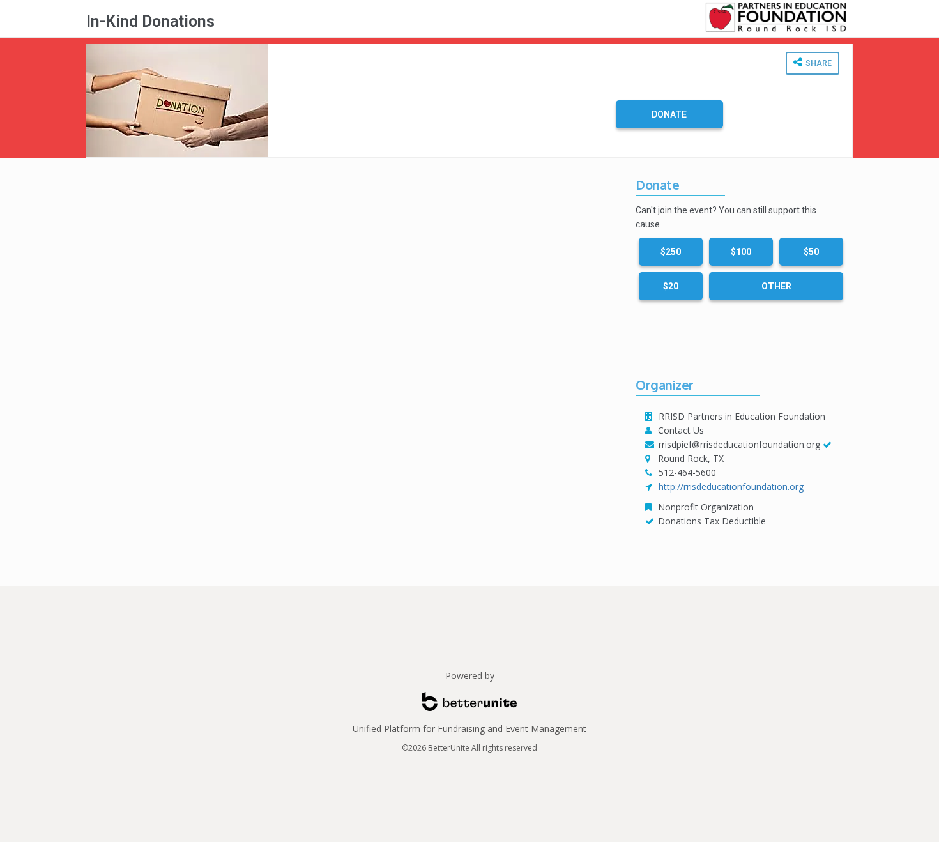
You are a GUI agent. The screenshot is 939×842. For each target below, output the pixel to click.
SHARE (818, 63)
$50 (811, 252)
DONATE (669, 114)
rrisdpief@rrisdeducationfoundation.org (739, 444)
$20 (670, 286)
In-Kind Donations (150, 21)
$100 (741, 252)
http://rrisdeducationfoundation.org (731, 486)
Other (776, 286)
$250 (670, 252)
